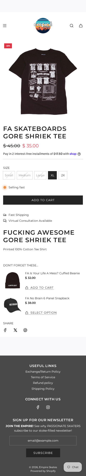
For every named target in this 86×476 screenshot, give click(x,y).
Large (40, 175)
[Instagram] (48, 407)
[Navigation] (4, 25)
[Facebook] (38, 407)
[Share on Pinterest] (25, 331)
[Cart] (80, 25)
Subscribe (43, 453)
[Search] (71, 25)
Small (9, 175)
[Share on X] (15, 331)
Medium (25, 175)
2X (63, 175)
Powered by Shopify (43, 470)
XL (52, 175)
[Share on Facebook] (5, 331)
